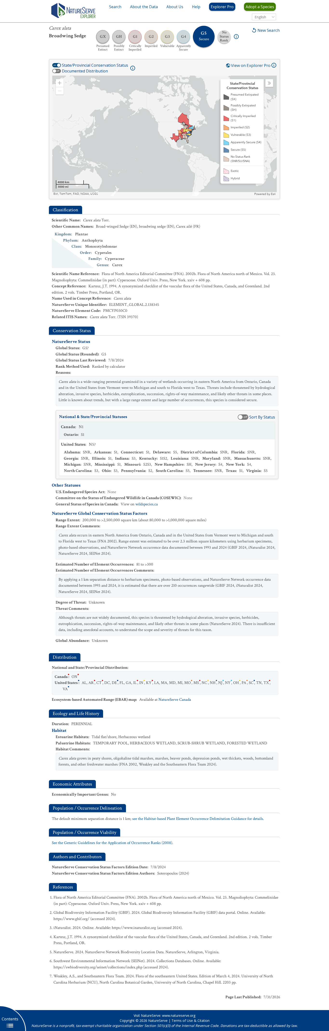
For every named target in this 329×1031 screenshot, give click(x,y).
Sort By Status (262, 417)
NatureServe (158, 1020)
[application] (164, 136)
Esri (273, 194)
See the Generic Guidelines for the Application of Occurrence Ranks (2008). (112, 842)
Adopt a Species (260, 6)
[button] (60, 83)
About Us (174, 6)
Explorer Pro (222, 6)
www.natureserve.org (178, 1015)
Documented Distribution (85, 71)
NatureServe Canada (174, 699)
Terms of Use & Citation (190, 1020)
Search (115, 6)
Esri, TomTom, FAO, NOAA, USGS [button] (75, 194)
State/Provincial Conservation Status (95, 65)
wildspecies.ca (146, 504)
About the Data (144, 6)
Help (196, 6)
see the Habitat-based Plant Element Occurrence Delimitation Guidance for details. (198, 818)
